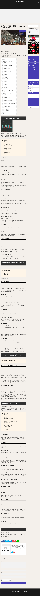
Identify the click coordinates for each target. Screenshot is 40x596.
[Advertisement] (20, 15)
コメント (2, 561)
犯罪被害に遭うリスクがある (6, 78)
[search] (38, 26)
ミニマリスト (31, 84)
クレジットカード (31, 59)
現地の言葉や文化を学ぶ (6, 97)
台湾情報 (30, 107)
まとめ (3, 113)
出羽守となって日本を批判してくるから (8, 90)
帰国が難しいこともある (6, 106)
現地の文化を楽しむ (5, 110)
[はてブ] (10, 541)
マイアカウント (20, 5)
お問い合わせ (20, 3)
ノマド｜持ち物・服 (32, 69)
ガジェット (30, 86)
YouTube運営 (31, 94)
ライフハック (8, 29)
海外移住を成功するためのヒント (6, 93)
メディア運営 (31, 92)
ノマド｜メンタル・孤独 (4, 29)
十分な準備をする (5, 94)
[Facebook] (3, 541)
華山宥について (20, 7)
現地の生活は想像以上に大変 (6, 71)
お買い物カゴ (20, 3)
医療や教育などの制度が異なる (6, 68)
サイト (1, 575)
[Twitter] (7, 541)
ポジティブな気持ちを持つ (6, 107)
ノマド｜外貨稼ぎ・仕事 (32, 63)
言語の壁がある (5, 87)
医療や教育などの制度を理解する (7, 100)
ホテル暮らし (31, 80)
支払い (20, 6)
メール (2, 572)
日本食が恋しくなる (5, 77)
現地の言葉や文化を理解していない (7, 65)
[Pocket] (14, 541)
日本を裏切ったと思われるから (6, 91)
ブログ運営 (30, 96)
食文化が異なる (5, 84)
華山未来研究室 (20, 1)
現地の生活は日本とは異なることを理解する (8, 103)
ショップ (20, 4)
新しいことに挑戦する (5, 109)
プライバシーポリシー (20, 591)
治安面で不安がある (5, 81)
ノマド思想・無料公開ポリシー (33, 82)
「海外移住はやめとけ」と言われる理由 (7, 61)
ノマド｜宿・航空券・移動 (32, 67)
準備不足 (4, 62)
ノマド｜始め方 (31, 65)
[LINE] (17, 541)
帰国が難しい (4, 74)
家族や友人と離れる (5, 75)
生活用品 (30, 90)
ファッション (31, 88)
